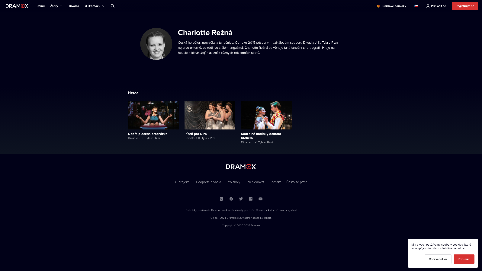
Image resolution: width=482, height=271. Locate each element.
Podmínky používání (197, 210)
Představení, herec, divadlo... (112, 6)
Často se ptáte (296, 182)
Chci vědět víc (438, 259)
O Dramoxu (92, 6)
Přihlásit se (438, 6)
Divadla (74, 6)
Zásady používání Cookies (250, 210)
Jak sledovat (255, 182)
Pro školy (233, 182)
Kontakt (275, 182)
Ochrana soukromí (222, 210)
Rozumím (464, 259)
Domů (41, 6)
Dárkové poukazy (394, 6)
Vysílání (292, 210)
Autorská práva (276, 210)
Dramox (17, 6)
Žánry (54, 6)
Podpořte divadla (208, 182)
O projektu (183, 182)
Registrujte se (465, 6)
